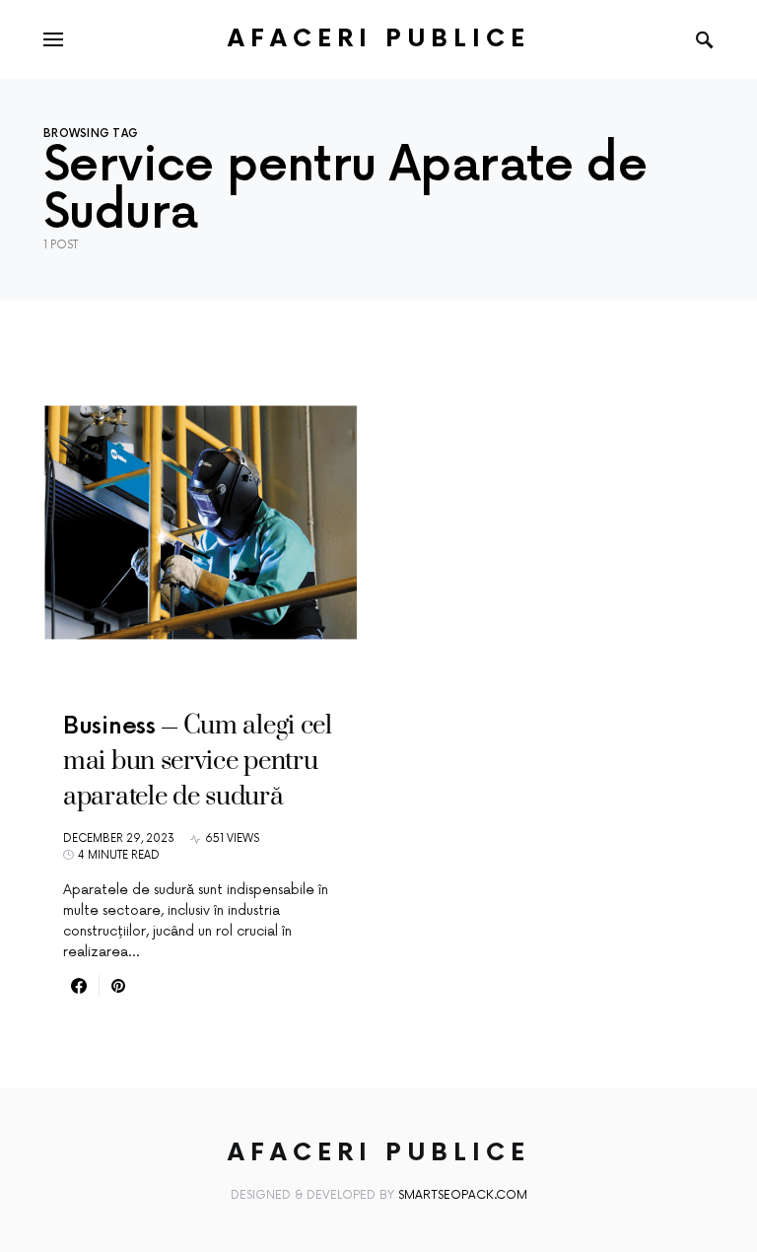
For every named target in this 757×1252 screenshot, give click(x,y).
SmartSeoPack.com (462, 1195)
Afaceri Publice (379, 39)
